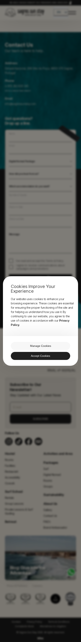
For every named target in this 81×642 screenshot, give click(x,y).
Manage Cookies (40, 345)
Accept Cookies (40, 355)
